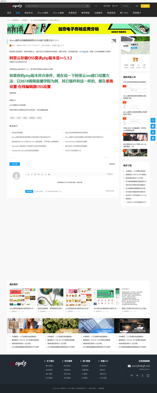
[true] (87, 6)
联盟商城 (111, 13)
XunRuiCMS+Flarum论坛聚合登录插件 (25, 150)
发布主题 (14, 164)
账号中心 (103, 366)
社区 (18, 13)
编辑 (25, 118)
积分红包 (67, 374)
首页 (9, 13)
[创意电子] (14, 7)
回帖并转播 (39, 191)
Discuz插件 (43, 13)
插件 (85, 51)
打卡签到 (103, 378)
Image (35, 174)
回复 (13, 158)
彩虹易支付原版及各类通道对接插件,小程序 (139, 185)
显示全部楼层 (46, 45)
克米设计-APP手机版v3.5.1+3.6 (134, 195)
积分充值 (107, 6)
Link (38, 174)
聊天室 (102, 370)
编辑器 (32, 118)
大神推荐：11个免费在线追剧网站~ (136, 171)
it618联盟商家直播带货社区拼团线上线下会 (138, 188)
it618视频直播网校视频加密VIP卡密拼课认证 (139, 181)
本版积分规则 (110, 191)
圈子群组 (49, 366)
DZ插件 (84, 374)
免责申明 (49, 370)
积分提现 (67, 378)
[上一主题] (61, 45)
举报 (114, 157)
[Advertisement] (135, 243)
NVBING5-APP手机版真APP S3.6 (135, 202)
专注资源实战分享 (80, 388)
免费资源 (85, 370)
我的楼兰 (127, 199)
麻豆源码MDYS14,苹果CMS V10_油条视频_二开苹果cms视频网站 (35, 142)
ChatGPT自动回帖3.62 (73, 150)
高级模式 (110, 174)
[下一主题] (63, 45)
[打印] (59, 45)
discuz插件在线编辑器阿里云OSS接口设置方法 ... (45, 20)
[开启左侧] (7, 41)
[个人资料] (125, 48)
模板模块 (85, 366)
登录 (74, 182)
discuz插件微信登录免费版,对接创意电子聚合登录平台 (31, 137)
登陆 (137, 6)
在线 (18, 118)
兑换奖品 (67, 370)
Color (32, 174)
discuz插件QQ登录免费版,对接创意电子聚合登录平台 (84, 137)
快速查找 (125, 6)
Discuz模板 (58, 13)
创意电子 (8, 20)
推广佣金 (49, 374)
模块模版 (85, 13)
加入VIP (115, 6)
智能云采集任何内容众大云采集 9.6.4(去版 (138, 308)
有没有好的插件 (17, 133)
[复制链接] (56, 40)
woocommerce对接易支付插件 (76, 142)
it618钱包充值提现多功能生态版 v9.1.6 (137, 192)
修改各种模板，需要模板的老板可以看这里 (54, 308)
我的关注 (29, 13)
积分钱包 (67, 366)
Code (45, 174)
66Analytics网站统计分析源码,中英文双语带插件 (29, 146)
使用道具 (106, 157)
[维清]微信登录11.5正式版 (133, 178)
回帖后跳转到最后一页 (54, 191)
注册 (145, 6)
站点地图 (49, 378)
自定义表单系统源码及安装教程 (134, 82)
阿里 (39, 118)
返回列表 (112, 164)
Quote (42, 174)
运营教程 (24, 20)
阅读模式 (55, 45)
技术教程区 (15, 20)
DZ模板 (84, 378)
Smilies (49, 174)
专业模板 (42, 311)
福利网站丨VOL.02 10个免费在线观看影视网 (139, 174)
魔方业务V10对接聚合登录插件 (76, 146)
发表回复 (29, 191)
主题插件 (98, 13)
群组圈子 (137, 13)
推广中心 (124, 13)
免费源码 (73, 13)
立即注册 (79, 182)
